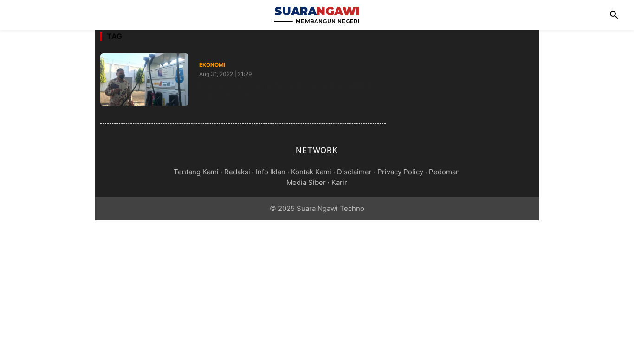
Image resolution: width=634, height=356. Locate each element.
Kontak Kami (311, 171)
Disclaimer (354, 171)
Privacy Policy (400, 171)
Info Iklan (270, 171)
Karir (339, 182)
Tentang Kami (196, 171)
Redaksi (237, 171)
